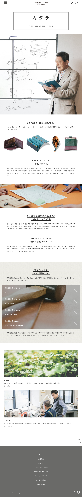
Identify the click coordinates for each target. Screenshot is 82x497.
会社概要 (41, 459)
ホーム (41, 455)
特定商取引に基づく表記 (41, 472)
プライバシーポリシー (41, 467)
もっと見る (7, 386)
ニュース (41, 463)
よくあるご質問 (41, 480)
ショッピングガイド (41, 476)
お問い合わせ (41, 484)
